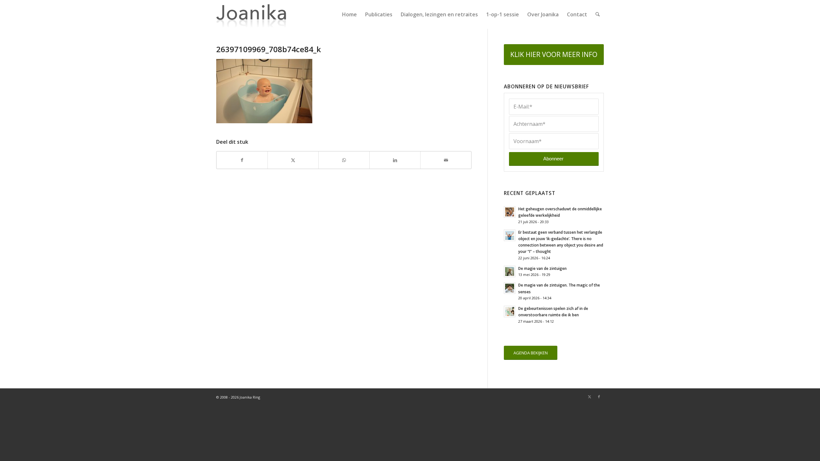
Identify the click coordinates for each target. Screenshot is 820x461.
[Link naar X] (589, 396)
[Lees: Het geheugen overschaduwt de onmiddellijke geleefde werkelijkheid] (509, 212)
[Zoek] (597, 14)
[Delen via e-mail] (446, 160)
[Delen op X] (293, 160)
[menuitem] (349, 14)
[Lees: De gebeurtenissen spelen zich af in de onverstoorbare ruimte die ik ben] (509, 311)
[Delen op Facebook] (242, 160)
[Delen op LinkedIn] (395, 160)
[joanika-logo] (251, 14)
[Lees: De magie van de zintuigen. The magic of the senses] (509, 288)
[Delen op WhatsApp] (344, 160)
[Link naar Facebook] (599, 396)
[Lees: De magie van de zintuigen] (509, 271)
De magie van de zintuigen (542, 268)
